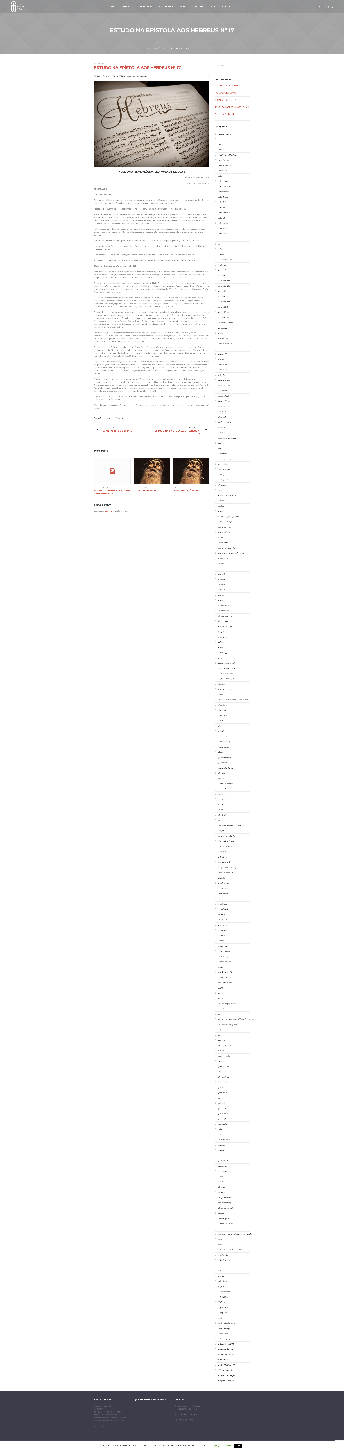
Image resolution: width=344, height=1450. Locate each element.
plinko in (221, 1103)
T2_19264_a (223, 1297)
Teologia (221, 1302)
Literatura (222, 857)
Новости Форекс (227, 1354)
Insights (221, 830)
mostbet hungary (225, 951)
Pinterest (119, 418)
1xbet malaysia (224, 207)
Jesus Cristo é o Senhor (227, 836)
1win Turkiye (223, 160)
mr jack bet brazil (225, 977)
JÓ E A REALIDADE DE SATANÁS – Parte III (232, 107)
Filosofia (221, 731)
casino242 (221, 579)
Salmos (221, 1213)
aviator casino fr (224, 348)
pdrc (220, 1061)
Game (220, 752)
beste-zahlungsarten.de (227, 438)
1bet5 (220, 144)
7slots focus (222, 265)
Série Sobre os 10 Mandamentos (230, 1249)
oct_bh (220, 998)
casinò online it (224, 537)
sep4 (219, 1244)
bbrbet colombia (224, 422)
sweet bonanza (224, 1291)
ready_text (222, 1166)
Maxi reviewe (223, 883)
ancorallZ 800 (223, 317)
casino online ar (224, 532)
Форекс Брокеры (226, 1375)
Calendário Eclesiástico (227, 495)
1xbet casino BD (224, 191)
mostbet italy (223, 956)
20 (219, 244)
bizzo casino (222, 464)
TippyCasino (223, 1312)
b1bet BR (222, 375)
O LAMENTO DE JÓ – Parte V (186, 490)
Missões (221, 898)
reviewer (221, 1192)
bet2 (220, 448)
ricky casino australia (226, 1197)
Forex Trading (224, 741)
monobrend (222, 930)
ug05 (220, 1317)
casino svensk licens (225, 542)
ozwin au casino (224, 1056)
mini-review (223, 888)
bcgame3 (221, 432)
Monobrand (222, 925)
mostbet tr (222, 967)
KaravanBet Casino (226, 841)
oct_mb (221, 1008)
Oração (221, 1050)
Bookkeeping (223, 485)
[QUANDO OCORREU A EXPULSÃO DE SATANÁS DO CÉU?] (112, 471)
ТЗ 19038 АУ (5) (225, 1370)
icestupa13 (222, 794)
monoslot (221, 935)
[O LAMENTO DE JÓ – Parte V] (191, 471)
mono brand (223, 909)
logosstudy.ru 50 (224, 862)
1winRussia (222, 170)
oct (219, 993)
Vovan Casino (223, 1333)
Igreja (220, 820)
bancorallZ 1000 (224, 385)
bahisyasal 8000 (224, 380)
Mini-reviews (223, 893)
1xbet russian (223, 223)
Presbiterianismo (224, 1139)
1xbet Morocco (223, 212)
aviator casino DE (225, 343)
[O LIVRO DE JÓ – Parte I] (152, 471)
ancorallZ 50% (224, 307)
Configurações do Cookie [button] (220, 1445)
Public (220, 1155)
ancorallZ (222, 275)
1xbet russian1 (223, 228)
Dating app (222, 652)
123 (219, 139)
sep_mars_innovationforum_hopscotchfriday (235, 1234)
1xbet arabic (223, 181)
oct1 (219, 1029)
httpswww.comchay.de (226, 783)
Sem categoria (223, 1218)
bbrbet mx (222, 427)
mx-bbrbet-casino (225, 982)
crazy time (222, 637)
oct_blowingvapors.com (227, 1003)
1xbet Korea (223, 197)
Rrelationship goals (225, 1207)
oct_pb (220, 1014)
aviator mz (222, 364)
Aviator (221, 333)
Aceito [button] (238, 1445)
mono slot (222, 914)
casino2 (221, 568)
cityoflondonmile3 (225, 616)
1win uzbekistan (224, 165)
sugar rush (222, 1286)
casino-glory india (225, 558)
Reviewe (221, 1187)
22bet (220, 249)
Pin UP (221, 1071)
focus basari (222, 736)
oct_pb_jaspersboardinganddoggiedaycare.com (236, 1019)
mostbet (221, 940)
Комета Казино (226, 1344)
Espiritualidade (224, 715)
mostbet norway (224, 961)
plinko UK (222, 1108)
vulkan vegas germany (227, 1338)
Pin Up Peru (223, 1082)
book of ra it (223, 479)
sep (219, 1228)
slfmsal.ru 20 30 (224, 1260)
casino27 (221, 589)
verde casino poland (225, 1328)
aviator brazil (223, 338)
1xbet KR (222, 202)
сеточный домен (226, 1365)
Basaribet (222, 417)
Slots (220, 1270)
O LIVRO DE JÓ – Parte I (145, 490)
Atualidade (222, 328)
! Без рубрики (224, 134)
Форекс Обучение (227, 1380)
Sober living (223, 1281)
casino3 (221, 595)
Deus (220, 658)
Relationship (223, 1171)
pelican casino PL (225, 1066)
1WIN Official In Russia (227, 155)
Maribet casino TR (225, 872)
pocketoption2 (223, 1118)
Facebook (97, 418)
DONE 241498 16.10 (226, 678)
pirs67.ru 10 (222, 1092)
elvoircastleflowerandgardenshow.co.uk (233, 699)
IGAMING (222, 815)
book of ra (222, 474)
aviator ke (222, 359)
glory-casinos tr (224, 762)
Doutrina (221, 684)
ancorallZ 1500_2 (225, 296)
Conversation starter (226, 626)
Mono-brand (223, 919)
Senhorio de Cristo (225, 1223)
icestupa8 (221, 809)
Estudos (155, 48)
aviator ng (222, 369)
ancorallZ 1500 (224, 291)
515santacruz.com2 (225, 259)
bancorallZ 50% (224, 396)
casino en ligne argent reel (228, 516)
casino (220, 511)
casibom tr (222, 500)
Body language (224, 469)
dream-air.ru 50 (224, 689)
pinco (220, 1087)
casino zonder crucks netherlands (231, 553)
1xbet (220, 176)
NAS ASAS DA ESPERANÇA (225, 93)
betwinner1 (222, 453)
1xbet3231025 (223, 233)
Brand (220, 490)
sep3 (219, 1239)
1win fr (221, 149)
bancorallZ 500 (224, 401)
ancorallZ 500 (223, 312)
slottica (221, 1276)
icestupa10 (222, 788)
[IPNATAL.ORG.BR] (332, 7)
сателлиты (224, 1359)
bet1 (220, 443)
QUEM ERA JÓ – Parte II (224, 114)
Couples (221, 631)
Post (219, 1134)
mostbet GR (222, 946)
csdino (220, 642)
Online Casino (223, 1040)
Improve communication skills (229, 825)
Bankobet (222, 411)
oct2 (219, 1035)
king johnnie (223, 851)
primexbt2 (222, 1150)
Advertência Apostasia (138, 76)
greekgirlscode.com (225, 768)
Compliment (223, 621)
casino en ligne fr (225, 521)
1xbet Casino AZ (224, 186)
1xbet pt (221, 218)
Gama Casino (223, 747)
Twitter (108, 418)
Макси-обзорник (226, 1349)
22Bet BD (222, 254)
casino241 (221, 574)
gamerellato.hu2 (224, 757)
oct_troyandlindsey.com (227, 1024)
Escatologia (222, 705)
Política (221, 1129)
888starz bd (222, 270)
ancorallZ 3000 (224, 301)
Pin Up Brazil (223, 1077)
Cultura (221, 647)
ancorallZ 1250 (224, 286)
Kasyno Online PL (225, 846)
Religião (221, 1176)
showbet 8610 (223, 1255)
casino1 (221, 563)
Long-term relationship (227, 867)
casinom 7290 (223, 605)
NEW (220, 987)
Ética (220, 726)
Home (148, 48)
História (221, 778)
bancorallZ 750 (224, 406)
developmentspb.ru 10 (226, 663)
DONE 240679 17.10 (226, 673)
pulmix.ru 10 (223, 1160)
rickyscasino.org (224, 1202)
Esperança (222, 710)
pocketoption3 (223, 1124)
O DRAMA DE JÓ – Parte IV (225, 100)
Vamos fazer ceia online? (117, 431)
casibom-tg (222, 506)
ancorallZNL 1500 (225, 322)
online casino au (224, 1045)
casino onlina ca (224, 527)
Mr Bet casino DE (225, 972)
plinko (220, 1097)
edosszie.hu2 (222, 694)
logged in (108, 511)
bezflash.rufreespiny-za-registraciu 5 (232, 458)
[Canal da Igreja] (328, 7)
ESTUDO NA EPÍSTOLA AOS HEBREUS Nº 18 (178, 432)
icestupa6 (221, 804)
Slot (219, 1265)
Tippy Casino (223, 1307)
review (220, 1181)
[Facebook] (325, 7)
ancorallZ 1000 (224, 280)
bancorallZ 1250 (224, 390)
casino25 (221, 584)
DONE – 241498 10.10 (226, 668)
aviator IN (222, 354)
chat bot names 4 (224, 610)
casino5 (221, 600)
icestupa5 (221, 799)
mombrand (222, 904)
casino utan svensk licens (227, 548)
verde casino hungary (226, 1323)
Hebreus (122, 76)
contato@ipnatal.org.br (188, 1414)
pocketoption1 (223, 1113)
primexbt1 (222, 1145)
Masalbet (221, 878)
